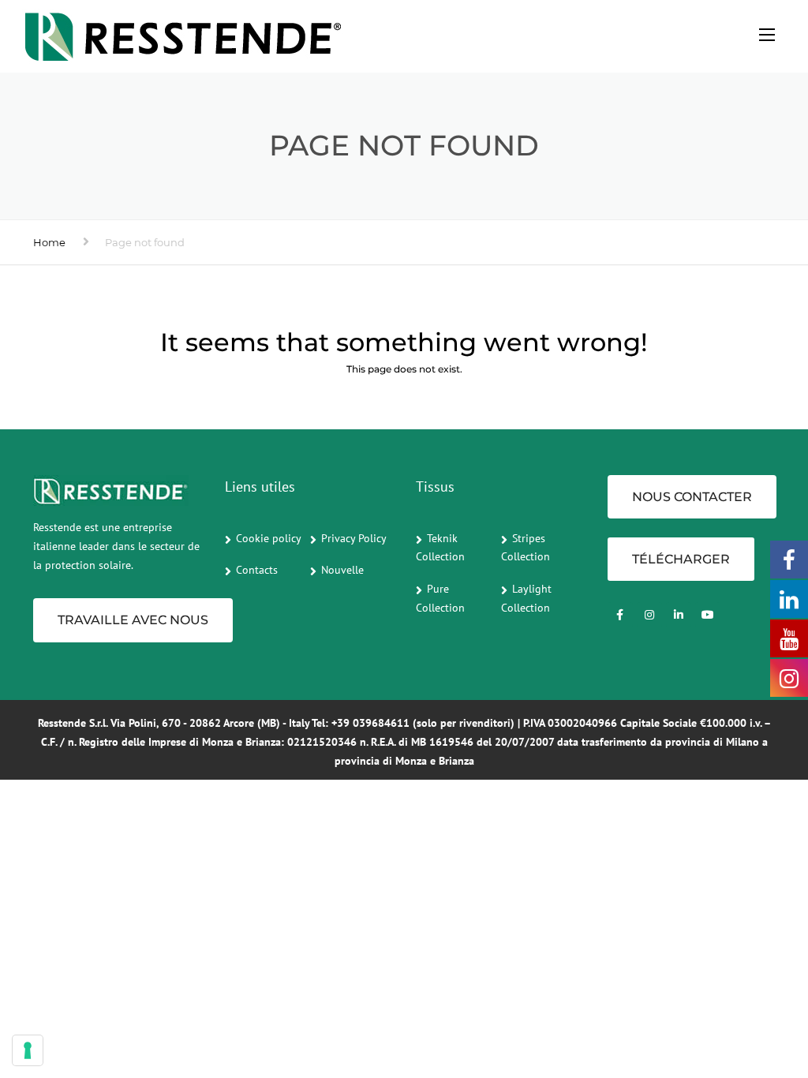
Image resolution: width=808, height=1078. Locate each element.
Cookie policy (268, 538)
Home (49, 242)
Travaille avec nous (133, 619)
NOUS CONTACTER (692, 496)
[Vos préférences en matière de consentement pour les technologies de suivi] (28, 1050)
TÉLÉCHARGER (681, 559)
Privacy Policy (354, 538)
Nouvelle (342, 570)
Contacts (257, 570)
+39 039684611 (370, 723)
